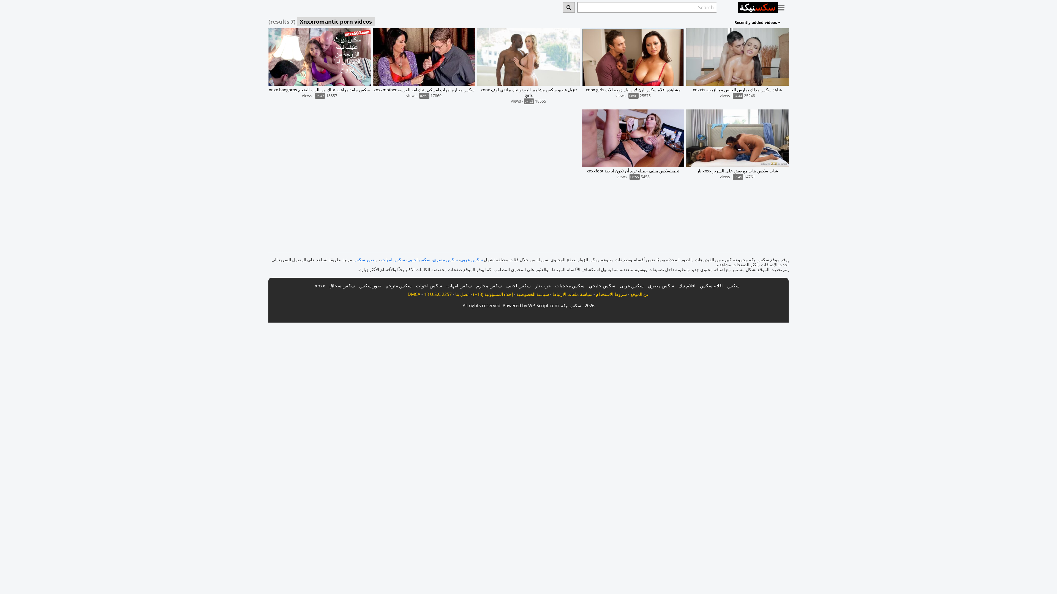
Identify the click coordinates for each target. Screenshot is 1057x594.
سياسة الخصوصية (532, 294)
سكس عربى (632, 285)
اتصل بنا (462, 294)
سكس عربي (471, 260)
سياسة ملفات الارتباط (572, 294)
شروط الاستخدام (611, 294)
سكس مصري (445, 260)
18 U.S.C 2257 (438, 294)
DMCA (414, 294)
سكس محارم (489, 285)
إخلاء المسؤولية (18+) (493, 294)
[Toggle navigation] (783, 6)
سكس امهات (393, 260)
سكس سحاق (342, 285)
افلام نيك (687, 285)
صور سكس (363, 260)
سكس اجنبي (418, 260)
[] (569, 7)
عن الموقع (639, 294)
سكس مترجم (399, 285)
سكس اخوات (429, 285)
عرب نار (543, 285)
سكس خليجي (602, 285)
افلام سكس (711, 285)
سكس (733, 285)
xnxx (320, 285)
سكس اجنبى (518, 285)
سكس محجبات (569, 285)
